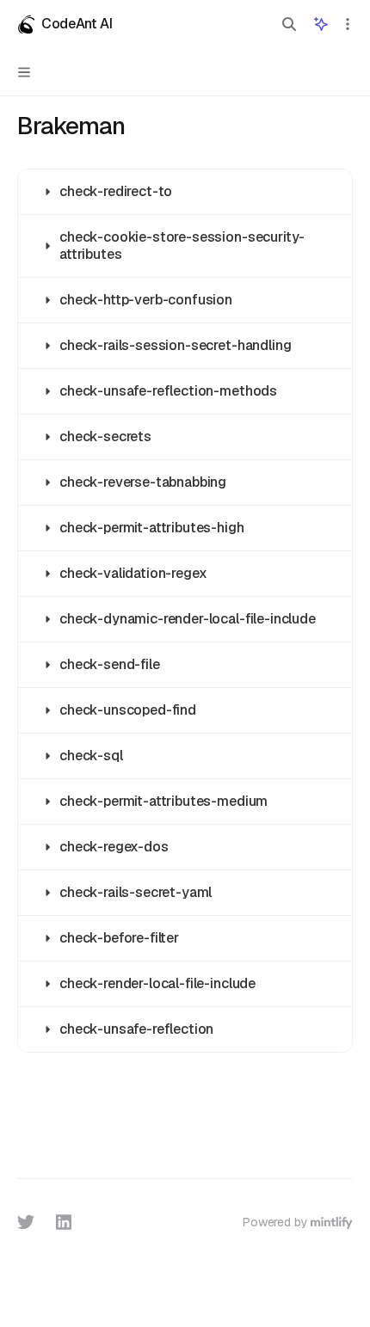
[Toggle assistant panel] (321, 24)
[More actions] (347, 24)
